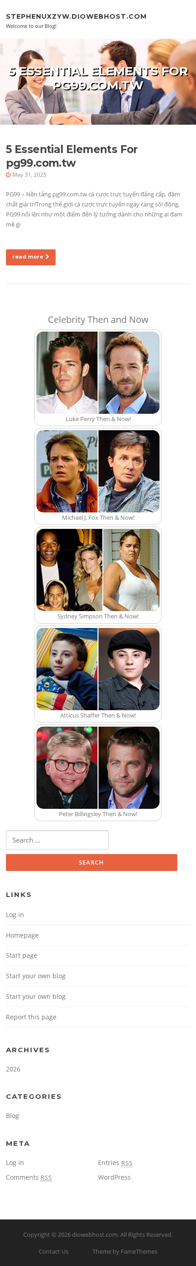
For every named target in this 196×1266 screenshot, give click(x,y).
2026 (13, 1069)
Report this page (31, 1017)
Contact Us (53, 1251)
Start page (21, 955)
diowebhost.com (95, 1234)
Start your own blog (36, 975)
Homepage (22, 935)
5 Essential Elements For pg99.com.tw (72, 156)
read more (27, 256)
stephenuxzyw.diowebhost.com (76, 16)
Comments (29, 1177)
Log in (15, 914)
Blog (12, 1115)
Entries (115, 1162)
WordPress (114, 1177)
